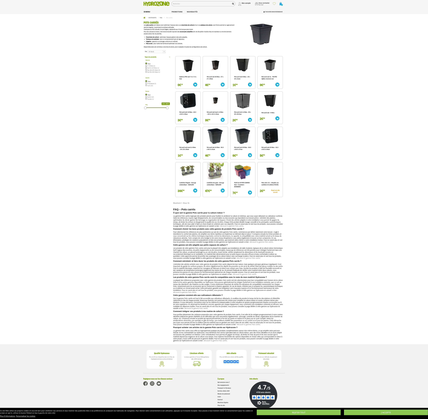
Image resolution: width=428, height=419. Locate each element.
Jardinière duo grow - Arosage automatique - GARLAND (215, 184)
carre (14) (151, 97)
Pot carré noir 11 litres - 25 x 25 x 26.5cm (242, 113)
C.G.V (219, 397)
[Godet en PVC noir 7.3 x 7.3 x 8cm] (188, 65)
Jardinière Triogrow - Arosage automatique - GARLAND (187, 184)
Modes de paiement (224, 394)
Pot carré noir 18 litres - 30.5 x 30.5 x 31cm (215, 148)
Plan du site (221, 405)
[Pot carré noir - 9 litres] (270, 100)
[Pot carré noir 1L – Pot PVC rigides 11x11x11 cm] (270, 65)
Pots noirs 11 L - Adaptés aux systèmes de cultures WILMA (270, 184)
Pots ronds (149, 43)
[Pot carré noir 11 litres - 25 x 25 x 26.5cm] (242, 100)
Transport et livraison (224, 388)
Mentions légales (223, 402)
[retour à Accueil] (144, 17)
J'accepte (386, 412)
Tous (149, 64)
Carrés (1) (151, 99)
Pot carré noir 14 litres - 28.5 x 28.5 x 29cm (187, 113)
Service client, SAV (223, 391)
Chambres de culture (152, 37)
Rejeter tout (298, 412)
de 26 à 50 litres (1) (154, 72)
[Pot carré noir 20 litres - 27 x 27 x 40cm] (215, 65)
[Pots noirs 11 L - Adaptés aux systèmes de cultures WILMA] (270, 171)
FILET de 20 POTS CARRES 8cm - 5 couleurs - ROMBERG (242, 185)
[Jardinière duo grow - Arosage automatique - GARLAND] (215, 171)
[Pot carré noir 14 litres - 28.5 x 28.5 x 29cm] (188, 100)
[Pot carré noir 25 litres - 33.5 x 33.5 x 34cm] (270, 135)
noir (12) (150, 86)
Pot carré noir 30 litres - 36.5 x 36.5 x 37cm (242, 148)
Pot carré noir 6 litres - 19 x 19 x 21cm (242, 78)
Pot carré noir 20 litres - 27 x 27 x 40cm (215, 78)
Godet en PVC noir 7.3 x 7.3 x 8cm (187, 78)
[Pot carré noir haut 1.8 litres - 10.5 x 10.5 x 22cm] (215, 100)
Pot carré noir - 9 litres (267, 113)
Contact (220, 400)
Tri (146, 51)
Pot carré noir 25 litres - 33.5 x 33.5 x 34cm (269, 148)
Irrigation (148, 41)
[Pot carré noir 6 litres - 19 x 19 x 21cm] (242, 65)
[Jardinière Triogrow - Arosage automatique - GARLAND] (188, 171)
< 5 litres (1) (151, 66)
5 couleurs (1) (152, 83)
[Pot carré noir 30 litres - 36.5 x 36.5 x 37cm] (242, 135)
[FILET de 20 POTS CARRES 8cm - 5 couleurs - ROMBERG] (242, 171)
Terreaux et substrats (152, 39)
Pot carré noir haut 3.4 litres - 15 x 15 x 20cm (187, 148)
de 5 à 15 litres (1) (153, 68)
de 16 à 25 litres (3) (154, 70)
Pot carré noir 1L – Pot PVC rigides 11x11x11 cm (269, 78)
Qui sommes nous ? (224, 382)
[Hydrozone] (156, 3)
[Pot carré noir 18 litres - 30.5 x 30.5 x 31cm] (215, 135)
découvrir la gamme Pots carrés (231, 226)
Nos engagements (223, 385)
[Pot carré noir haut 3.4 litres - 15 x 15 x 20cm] (188, 135)
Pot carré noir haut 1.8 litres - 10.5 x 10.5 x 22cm (215, 113)
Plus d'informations (7, 416)
